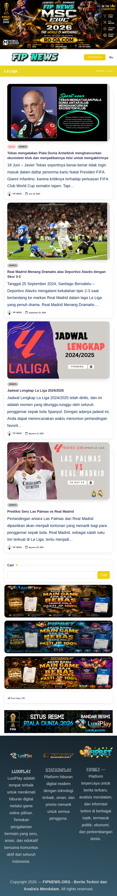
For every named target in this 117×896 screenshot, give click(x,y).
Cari (10, 565)
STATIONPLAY (58, 770)
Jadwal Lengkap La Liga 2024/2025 (35, 390)
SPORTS (23, 147)
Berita (12, 147)
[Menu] (111, 57)
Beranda (100, 71)
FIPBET (93, 769)
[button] (94, 57)
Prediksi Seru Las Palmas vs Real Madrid (40, 511)
